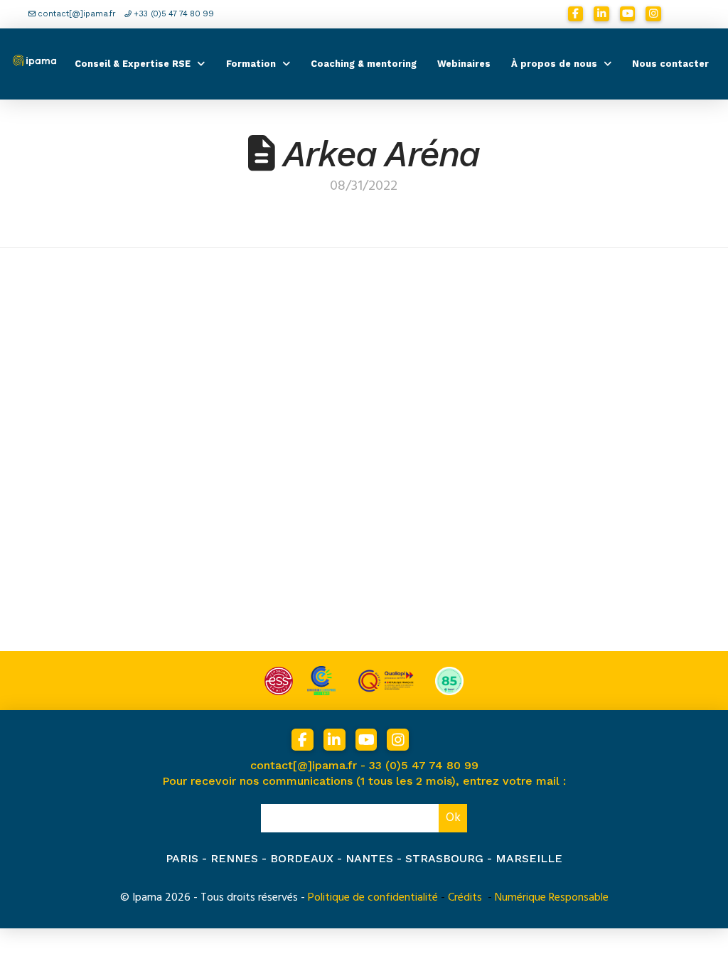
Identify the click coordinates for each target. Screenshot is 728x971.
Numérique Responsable (552, 897)
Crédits (465, 897)
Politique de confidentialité (373, 897)
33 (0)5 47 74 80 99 (423, 765)
